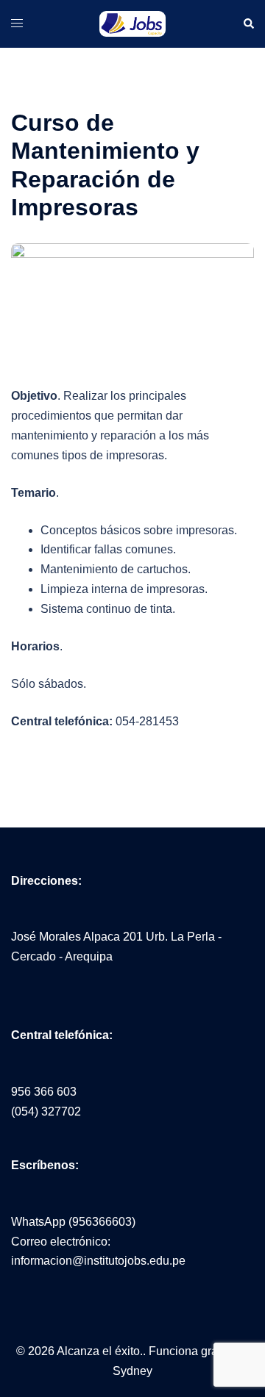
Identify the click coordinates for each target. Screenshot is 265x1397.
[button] (248, 23)
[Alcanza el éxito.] (132, 23)
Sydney (132, 1371)
